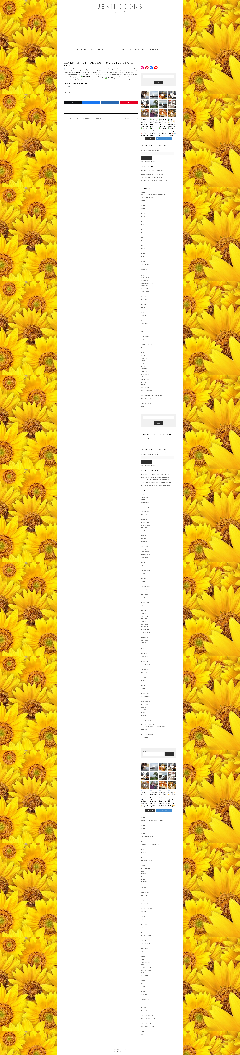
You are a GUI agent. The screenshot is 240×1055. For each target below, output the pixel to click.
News (142, 312)
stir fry (143, 366)
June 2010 (143, 645)
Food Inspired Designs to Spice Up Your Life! (155, 726)
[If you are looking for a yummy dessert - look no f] (172, 104)
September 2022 (145, 554)
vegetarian (144, 385)
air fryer (143, 213)
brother (78, 72)
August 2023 (144, 527)
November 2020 (145, 586)
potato (143, 331)
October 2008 (145, 699)
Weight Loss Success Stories (133, 49)
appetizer (143, 216)
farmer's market (145, 267)
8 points (143, 208)
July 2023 (143, 530)
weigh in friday (145, 387)
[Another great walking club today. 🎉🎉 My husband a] (154, 95)
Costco (143, 240)
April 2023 (143, 538)
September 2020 (145, 592)
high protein (144, 288)
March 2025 (144, 519)
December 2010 (145, 629)
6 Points (143, 205)
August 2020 (144, 594)
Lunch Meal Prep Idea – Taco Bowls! (151, 177)
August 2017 (144, 618)
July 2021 (143, 573)
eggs (142, 259)
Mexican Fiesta (130, 118)
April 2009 (143, 683)
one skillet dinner (146, 318)
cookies (143, 237)
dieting (143, 251)
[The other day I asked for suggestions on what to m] (163, 131)
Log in (142, 494)
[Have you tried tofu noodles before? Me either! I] (145, 122)
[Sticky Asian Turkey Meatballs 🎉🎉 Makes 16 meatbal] (172, 113)
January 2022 (144, 565)
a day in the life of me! (147, 211)
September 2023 (145, 525)
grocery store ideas (147, 283)
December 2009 (145, 661)
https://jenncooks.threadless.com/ (149, 439)
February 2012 (145, 621)
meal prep (143, 304)
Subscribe (146, 158)
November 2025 (145, 511)
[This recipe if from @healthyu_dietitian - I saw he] (172, 95)
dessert (143, 245)
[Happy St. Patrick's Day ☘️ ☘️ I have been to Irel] (154, 104)
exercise (143, 261)
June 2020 (143, 600)
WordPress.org (145, 502)
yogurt (143, 409)
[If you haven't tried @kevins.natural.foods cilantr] (154, 122)
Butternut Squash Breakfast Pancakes (152, 170)
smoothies (144, 358)
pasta (142, 326)
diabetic (143, 248)
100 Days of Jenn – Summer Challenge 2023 (157, 474)
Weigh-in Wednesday (147, 390)
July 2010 (143, 643)
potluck (143, 334)
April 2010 (143, 651)
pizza (142, 328)
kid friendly (144, 299)
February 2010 (145, 656)
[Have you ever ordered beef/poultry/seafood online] (163, 113)
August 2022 (144, 557)
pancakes (143, 320)
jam (142, 294)
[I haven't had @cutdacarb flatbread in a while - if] (145, 113)
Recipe (142, 339)
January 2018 (144, 616)
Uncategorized (145, 379)
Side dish (143, 355)
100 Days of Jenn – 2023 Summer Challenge (153, 194)
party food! (144, 323)
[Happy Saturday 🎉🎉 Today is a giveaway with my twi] (172, 122)
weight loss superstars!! (148, 393)
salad (142, 347)
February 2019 (145, 613)
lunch (142, 302)
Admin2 (70, 108)
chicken (143, 232)
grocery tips (144, 285)
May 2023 (143, 535)
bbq (142, 221)
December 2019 (145, 602)
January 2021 (144, 584)
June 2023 (143, 533)
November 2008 (145, 696)
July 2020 (143, 597)
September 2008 (145, 701)
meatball (143, 307)
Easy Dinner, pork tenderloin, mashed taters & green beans (87, 118)
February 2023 (145, 544)
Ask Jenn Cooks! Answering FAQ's (150, 219)
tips (142, 376)
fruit (142, 272)
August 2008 (144, 704)
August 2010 (144, 640)
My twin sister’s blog (147, 734)
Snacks (143, 360)
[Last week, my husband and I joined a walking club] (163, 104)
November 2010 (145, 632)
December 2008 (145, 693)
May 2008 (143, 712)
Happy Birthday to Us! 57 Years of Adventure (154, 180)
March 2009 (144, 685)
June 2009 (143, 677)
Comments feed (145, 499)
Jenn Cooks (120, 6)
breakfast (144, 227)
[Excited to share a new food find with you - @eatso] (163, 122)
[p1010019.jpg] (68, 69)
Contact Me (144, 729)
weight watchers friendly (148, 401)
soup (142, 363)
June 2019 (143, 605)
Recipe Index (154, 49)
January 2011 (144, 626)
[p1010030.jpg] (110, 78)
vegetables (144, 382)
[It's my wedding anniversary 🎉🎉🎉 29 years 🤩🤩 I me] (154, 113)
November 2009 (145, 664)
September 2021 (145, 570)
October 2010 (145, 635)
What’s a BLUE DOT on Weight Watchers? (157, 479)
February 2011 (145, 624)
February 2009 (145, 688)
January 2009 (144, 691)
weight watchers (146, 398)
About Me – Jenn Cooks (83, 49)
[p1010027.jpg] (85, 76)
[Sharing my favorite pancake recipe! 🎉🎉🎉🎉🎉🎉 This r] (163, 95)
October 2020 (145, 589)
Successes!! (144, 369)
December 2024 (145, 522)
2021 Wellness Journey (147, 197)
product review (145, 336)
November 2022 (145, 549)
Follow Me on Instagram (107, 49)
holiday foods (145, 291)
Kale (125, 1049)
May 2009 (143, 680)
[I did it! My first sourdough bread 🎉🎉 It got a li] (172, 131)
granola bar (144, 280)
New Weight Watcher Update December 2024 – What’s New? (158, 183)
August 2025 (144, 514)
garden (143, 275)
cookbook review (146, 235)
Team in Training (145, 374)
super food (144, 371)
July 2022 (143, 560)
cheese (143, 229)
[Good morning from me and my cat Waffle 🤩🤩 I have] (145, 95)
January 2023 (144, 546)
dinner (143, 253)
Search (158, 82)
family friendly (145, 264)
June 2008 (143, 710)
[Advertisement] (120, 29)
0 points (143, 192)
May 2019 (143, 608)
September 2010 (145, 637)
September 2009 (145, 669)
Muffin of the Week (146, 310)
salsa (142, 352)
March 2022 (144, 562)
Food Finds (144, 269)
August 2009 (144, 672)
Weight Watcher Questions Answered (152, 395)
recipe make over (146, 342)
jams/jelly (144, 296)
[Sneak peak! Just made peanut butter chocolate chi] (145, 104)
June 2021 (143, 576)
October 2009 (145, 667)
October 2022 (145, 552)
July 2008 (143, 707)
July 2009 (143, 675)
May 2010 (143, 648)
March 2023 (144, 541)
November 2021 (145, 568)
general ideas (145, 278)
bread (142, 224)
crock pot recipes (146, 243)
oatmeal (143, 315)
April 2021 (143, 578)
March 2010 (144, 653)
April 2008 (143, 715)
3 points (143, 200)
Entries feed (144, 497)
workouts (144, 406)
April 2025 (143, 517)
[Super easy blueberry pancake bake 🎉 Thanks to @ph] (145, 131)
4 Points (143, 203)
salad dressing (145, 350)
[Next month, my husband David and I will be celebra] (154, 131)
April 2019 (143, 610)
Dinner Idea (144, 256)
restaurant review (146, 344)
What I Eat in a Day (146, 403)
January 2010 (144, 659)
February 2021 (145, 581)
